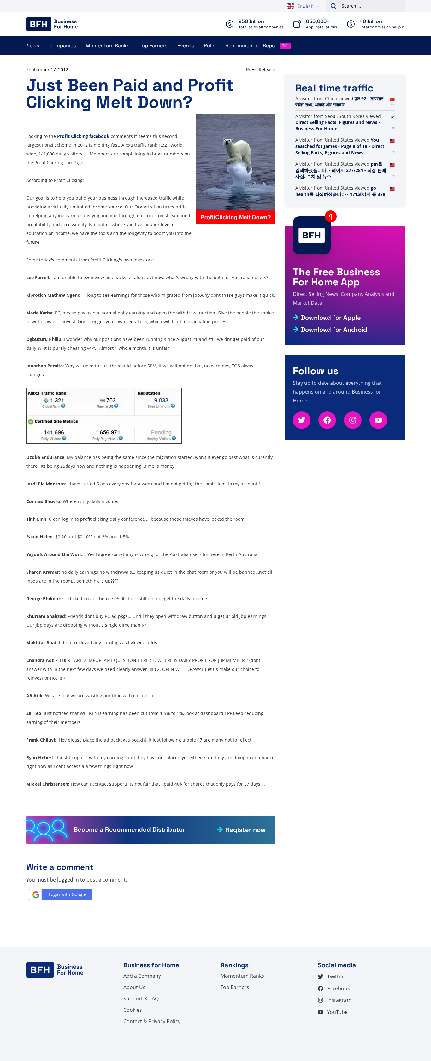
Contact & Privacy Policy (151, 1021)
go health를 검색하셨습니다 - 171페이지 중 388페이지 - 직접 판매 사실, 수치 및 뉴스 (340, 194)
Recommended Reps (250, 45)
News (32, 45)
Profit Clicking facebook (83, 136)
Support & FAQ (141, 998)
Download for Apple (331, 317)
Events (185, 45)
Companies (62, 45)
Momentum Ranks (107, 45)
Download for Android (334, 329)
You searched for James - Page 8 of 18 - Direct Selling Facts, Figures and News (339, 146)
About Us (134, 987)
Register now (245, 830)
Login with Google (67, 894)
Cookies (132, 1009)
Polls (209, 45)
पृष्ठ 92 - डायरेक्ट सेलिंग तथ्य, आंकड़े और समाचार (339, 102)
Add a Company (142, 975)
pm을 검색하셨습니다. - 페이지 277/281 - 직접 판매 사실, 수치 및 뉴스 (340, 170)
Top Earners (153, 45)
